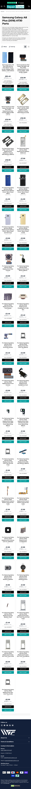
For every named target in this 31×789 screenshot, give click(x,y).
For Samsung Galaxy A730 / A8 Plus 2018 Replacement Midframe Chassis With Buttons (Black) (8, 151)
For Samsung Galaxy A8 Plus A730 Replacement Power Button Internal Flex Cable (23, 501)
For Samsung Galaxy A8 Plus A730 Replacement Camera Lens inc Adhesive (8, 539)
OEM (23, 113)
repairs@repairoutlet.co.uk (12, 760)
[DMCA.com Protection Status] (15, 786)
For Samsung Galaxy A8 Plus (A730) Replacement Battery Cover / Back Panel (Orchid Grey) (8, 229)
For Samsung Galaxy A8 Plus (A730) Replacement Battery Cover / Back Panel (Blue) (8, 190)
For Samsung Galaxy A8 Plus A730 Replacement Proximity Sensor (8, 345)
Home (2, 11)
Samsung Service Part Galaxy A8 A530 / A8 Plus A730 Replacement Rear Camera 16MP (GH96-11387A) (8, 110)
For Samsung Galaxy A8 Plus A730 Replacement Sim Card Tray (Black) (23, 345)
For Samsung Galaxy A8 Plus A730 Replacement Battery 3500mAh (23, 151)
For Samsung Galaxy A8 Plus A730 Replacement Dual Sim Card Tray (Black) (23, 654)
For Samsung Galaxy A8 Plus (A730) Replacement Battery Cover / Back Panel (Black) (23, 190)
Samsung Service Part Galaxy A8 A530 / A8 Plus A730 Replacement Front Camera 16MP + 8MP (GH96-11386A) (23, 68)
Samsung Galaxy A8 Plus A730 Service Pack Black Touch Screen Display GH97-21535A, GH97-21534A (8, 67)
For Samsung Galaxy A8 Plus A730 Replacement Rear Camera (8, 268)
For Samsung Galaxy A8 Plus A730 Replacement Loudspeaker (23, 539)
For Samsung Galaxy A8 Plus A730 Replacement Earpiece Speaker (8, 577)
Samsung (8, 72)
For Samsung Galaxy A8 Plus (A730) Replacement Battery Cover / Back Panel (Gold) (23, 229)
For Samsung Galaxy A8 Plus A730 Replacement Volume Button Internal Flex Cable (8, 501)
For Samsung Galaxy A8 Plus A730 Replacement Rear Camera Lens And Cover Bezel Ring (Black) (23, 422)
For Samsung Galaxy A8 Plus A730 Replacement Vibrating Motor (23, 577)
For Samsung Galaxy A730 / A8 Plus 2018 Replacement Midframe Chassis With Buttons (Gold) (23, 109)
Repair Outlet (23, 154)
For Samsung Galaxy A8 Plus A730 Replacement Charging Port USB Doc (23, 306)
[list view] (28, 46)
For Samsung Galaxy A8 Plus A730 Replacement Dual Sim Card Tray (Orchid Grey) (23, 615)
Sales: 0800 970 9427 (6, 750)
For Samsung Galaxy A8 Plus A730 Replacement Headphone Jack (23, 383)
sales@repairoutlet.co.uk (10, 757)
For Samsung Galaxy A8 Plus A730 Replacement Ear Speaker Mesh (8, 615)
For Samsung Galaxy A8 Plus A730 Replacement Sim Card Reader (8, 306)
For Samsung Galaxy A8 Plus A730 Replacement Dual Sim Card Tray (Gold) (8, 654)
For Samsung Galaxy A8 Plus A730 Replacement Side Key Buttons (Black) (23, 461)
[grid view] (25, 46)
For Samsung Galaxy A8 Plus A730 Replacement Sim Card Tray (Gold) (8, 692)
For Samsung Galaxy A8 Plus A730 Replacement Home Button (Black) (23, 268)
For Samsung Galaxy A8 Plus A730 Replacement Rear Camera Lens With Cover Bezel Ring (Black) (8, 422)
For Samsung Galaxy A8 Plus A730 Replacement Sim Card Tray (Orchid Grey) (8, 461)
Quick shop (8, 86)
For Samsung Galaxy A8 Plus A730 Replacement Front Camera (8, 383)
